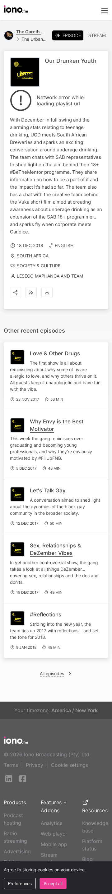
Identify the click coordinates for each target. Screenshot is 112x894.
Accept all (53, 883)
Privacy (34, 765)
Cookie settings (69, 765)
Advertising (17, 851)
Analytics (51, 823)
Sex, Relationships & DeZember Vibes (55, 549)
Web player (54, 834)
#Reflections (45, 614)
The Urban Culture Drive (34, 39)
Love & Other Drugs (55, 353)
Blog (87, 859)
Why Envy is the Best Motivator (56, 425)
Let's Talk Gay (48, 490)
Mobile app (54, 844)
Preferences (20, 883)
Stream (97, 35)
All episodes (52, 673)
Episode (72, 35)
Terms (11, 765)
